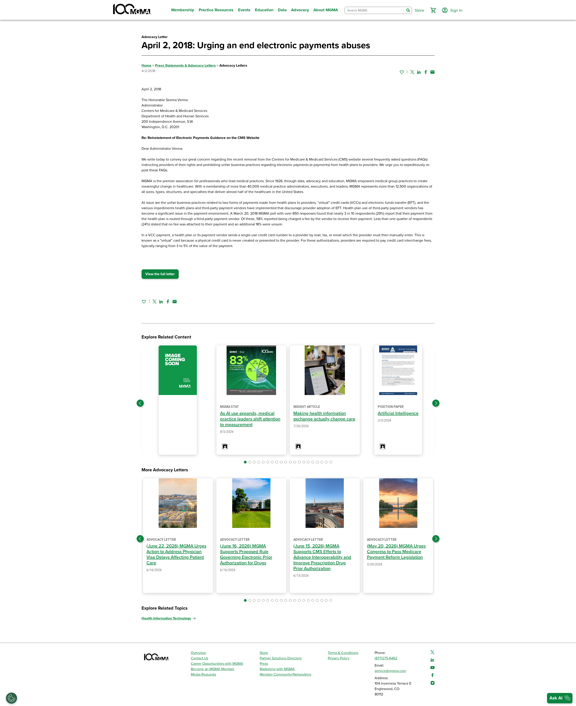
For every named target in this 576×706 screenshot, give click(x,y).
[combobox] (375, 10)
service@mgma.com (390, 671)
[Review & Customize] (11, 698)
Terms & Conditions (343, 653)
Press (264, 663)
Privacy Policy (338, 658)
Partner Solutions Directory (281, 658)
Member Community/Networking (285, 674)
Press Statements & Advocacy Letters (185, 65)
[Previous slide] (140, 403)
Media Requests (203, 674)
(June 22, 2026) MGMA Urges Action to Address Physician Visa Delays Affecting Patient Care (176, 554)
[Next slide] (435, 403)
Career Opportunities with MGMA (217, 663)
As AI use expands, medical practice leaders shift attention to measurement (250, 419)
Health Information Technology (166, 618)
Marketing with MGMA (277, 669)
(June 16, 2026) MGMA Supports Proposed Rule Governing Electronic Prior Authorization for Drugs (246, 554)
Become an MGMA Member (212, 669)
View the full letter (160, 274)
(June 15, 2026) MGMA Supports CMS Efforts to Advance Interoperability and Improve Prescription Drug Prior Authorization (322, 557)
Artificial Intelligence (398, 413)
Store (264, 653)
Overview (198, 653)
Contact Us (199, 658)
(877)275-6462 (386, 658)
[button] (433, 10)
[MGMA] (131, 9)
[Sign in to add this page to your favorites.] (401, 72)
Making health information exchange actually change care (324, 416)
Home (146, 65)
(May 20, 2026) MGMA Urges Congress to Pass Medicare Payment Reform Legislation (396, 551)
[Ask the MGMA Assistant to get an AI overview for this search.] (559, 698)
